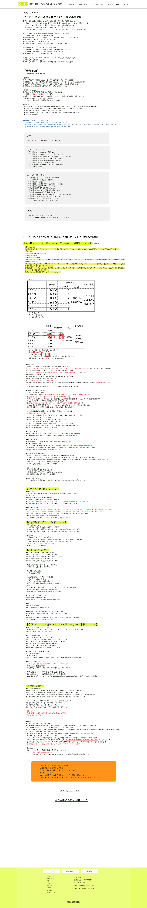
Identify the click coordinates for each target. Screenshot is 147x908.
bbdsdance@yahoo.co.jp (86, 888)
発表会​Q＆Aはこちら (70, 791)
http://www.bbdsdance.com (86, 885)
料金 (48, 880)
